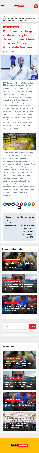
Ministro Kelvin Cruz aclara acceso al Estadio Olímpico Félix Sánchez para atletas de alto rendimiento (18, 287)
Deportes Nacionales (11, 27)
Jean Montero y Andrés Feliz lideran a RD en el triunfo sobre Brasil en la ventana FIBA (19, 265)
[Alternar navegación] (2, 6)
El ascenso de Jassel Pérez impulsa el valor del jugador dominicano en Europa (18, 308)
